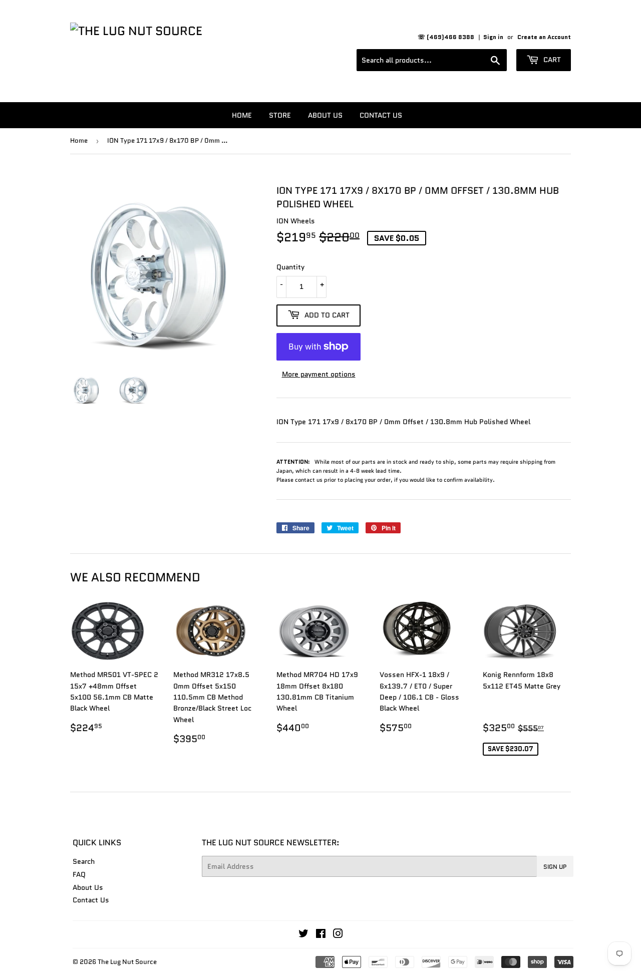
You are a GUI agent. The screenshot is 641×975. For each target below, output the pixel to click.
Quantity (290, 267)
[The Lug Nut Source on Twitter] (303, 935)
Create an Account (544, 37)
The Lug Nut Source (127, 961)
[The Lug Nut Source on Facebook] (320, 935)
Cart (551, 60)
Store (280, 115)
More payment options (319, 374)
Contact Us (381, 115)
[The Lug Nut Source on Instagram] (338, 935)
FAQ (79, 874)
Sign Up (555, 866)
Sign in (493, 37)
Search (84, 861)
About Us (325, 115)
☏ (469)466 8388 (446, 37)
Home (242, 115)
